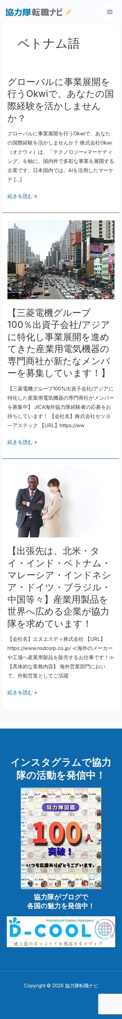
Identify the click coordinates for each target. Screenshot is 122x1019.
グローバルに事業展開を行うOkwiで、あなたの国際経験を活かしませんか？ (60, 100)
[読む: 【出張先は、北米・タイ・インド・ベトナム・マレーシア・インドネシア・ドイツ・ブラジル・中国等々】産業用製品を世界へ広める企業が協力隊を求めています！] (60, 501)
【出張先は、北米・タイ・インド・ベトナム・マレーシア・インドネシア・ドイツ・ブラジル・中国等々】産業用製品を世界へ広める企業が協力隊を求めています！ (59, 587)
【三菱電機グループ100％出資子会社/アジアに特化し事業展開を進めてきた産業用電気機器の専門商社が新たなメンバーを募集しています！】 (58, 343)
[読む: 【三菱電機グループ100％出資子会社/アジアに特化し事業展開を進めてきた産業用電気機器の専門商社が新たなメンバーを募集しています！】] (60, 259)
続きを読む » (22, 196)
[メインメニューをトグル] (110, 12)
